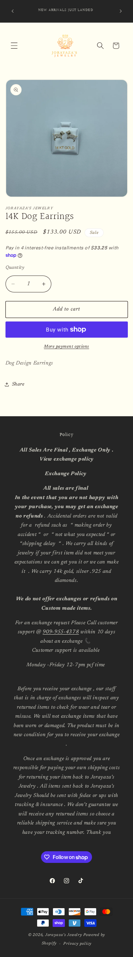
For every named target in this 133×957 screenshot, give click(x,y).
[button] (14, 45)
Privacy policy (77, 944)
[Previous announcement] (12, 11)
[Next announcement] (121, 11)
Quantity (15, 267)
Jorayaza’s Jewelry (63, 935)
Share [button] (18, 384)
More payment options (66, 346)
